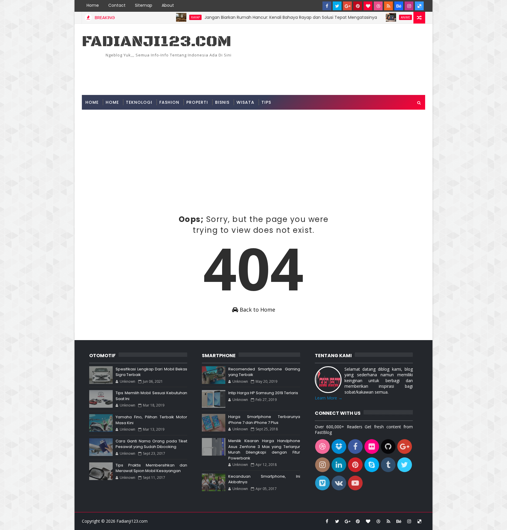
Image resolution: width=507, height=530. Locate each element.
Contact (117, 5)
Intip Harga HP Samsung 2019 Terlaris (263, 393)
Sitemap (143, 5)
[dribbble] (378, 5)
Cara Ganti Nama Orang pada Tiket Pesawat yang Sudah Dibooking (151, 444)
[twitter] (337, 5)
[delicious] (419, 5)
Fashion (169, 102)
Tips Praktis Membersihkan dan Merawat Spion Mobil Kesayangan (151, 468)
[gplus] (347, 5)
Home (93, 5)
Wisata (245, 102)
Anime (393, 17)
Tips (266, 102)
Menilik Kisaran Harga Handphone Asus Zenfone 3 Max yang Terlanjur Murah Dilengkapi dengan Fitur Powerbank (264, 449)
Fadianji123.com (156, 41)
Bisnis (222, 102)
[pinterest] (357, 5)
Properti (197, 102)
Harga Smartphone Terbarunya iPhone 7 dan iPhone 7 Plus (264, 419)
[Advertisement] (318, 71)
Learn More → (328, 398)
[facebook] (326, 5)
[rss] (388, 5)
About (168, 5)
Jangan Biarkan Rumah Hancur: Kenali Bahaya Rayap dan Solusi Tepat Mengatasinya (278, 17)
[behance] (398, 5)
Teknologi (139, 102)
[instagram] (409, 5)
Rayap (183, 17)
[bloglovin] (368, 5)
